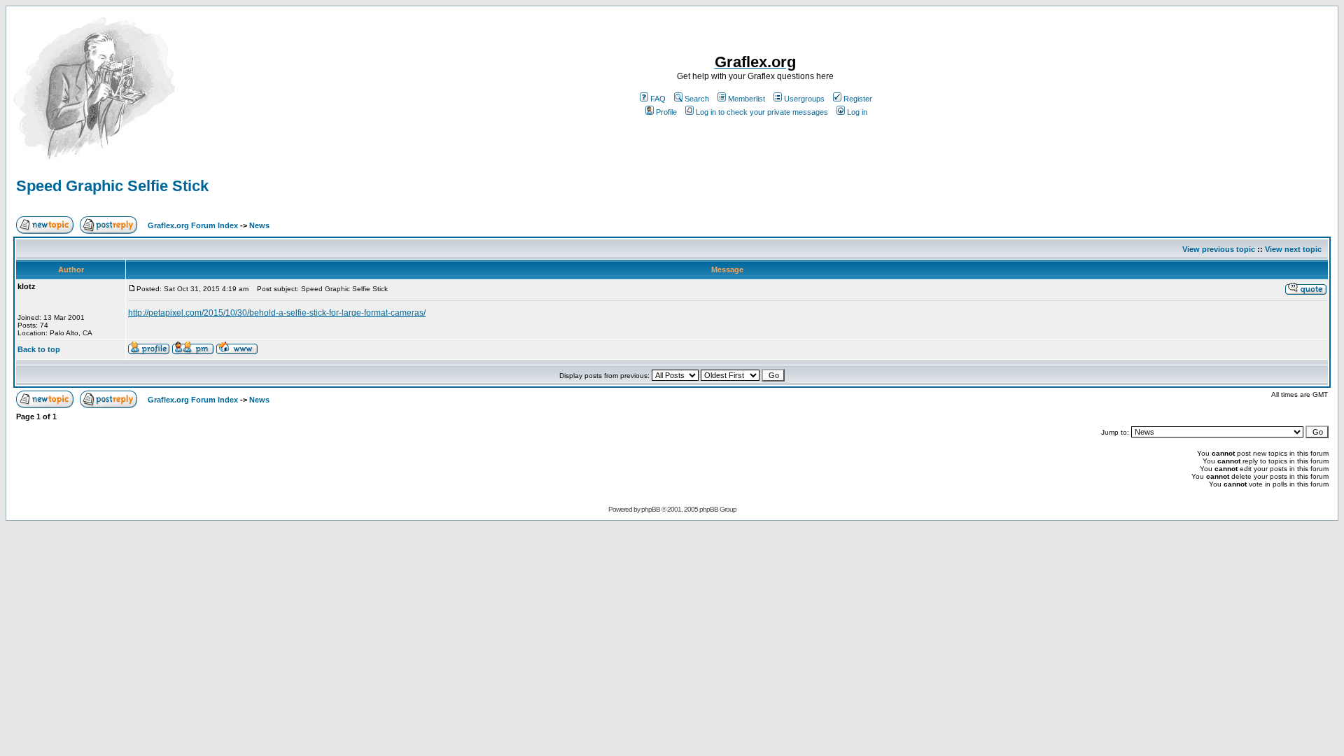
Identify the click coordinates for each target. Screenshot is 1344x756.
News (259, 225)
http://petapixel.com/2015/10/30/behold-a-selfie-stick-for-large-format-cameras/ (277, 313)
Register (858, 98)
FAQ (658, 98)
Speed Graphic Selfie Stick (112, 186)
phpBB (650, 509)
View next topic (1293, 249)
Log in (857, 112)
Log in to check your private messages (762, 112)
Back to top (39, 349)
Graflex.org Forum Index (193, 225)
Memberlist (746, 98)
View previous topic (1218, 249)
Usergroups (804, 98)
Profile (666, 112)
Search (697, 98)
